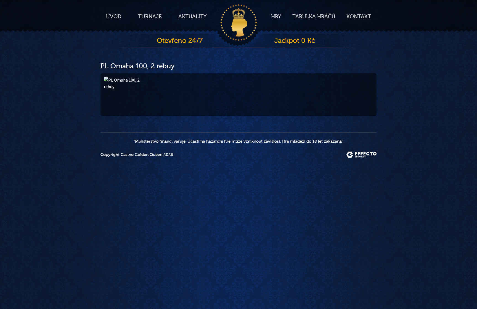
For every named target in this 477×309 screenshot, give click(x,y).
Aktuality (192, 17)
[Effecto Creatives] (361, 155)
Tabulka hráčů (313, 17)
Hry (276, 17)
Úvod (113, 17)
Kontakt (358, 17)
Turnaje (150, 17)
